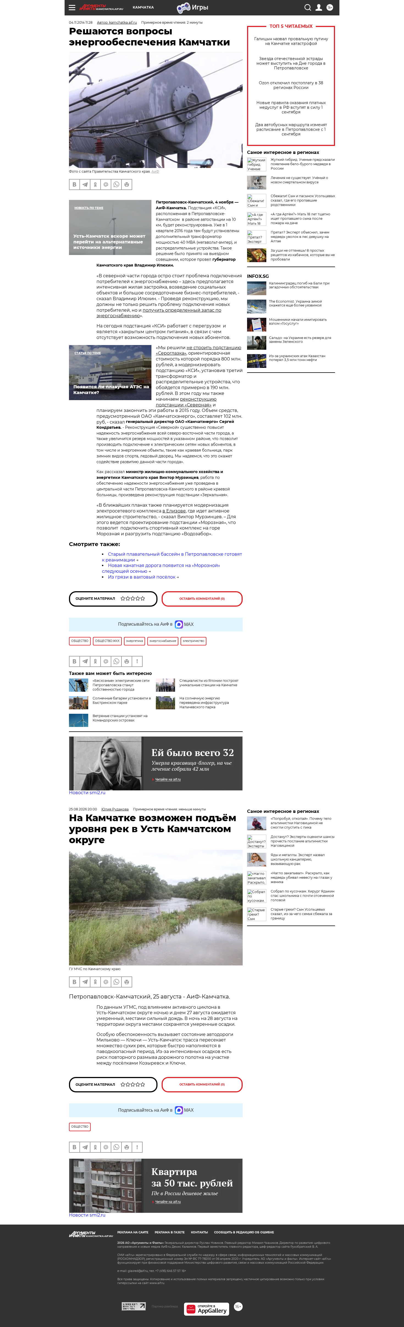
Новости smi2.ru (87, 792)
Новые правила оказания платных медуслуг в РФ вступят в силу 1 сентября (291, 108)
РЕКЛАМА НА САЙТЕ (132, 1232)
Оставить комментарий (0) (202, 599)
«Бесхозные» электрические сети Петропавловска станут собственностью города (121, 685)
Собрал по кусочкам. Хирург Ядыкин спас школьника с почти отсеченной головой (302, 895)
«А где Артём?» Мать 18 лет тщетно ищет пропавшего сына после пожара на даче (300, 218)
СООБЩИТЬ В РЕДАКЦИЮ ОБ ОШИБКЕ (244, 1232)
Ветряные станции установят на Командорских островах (120, 718)
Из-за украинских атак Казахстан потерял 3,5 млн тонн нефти (297, 358)
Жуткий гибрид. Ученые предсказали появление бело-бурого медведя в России (303, 164)
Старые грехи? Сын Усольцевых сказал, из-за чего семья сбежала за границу (301, 913)
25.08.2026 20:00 (83, 809)
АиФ (155, 171)
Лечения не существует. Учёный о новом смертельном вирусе (299, 180)
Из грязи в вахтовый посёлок (141, 577)
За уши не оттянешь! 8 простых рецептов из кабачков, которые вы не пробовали (303, 254)
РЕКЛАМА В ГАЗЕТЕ (170, 1232)
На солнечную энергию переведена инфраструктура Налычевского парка (204, 702)
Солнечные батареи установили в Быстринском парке (122, 700)
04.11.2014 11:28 (81, 22)
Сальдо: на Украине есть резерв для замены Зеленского (300, 340)
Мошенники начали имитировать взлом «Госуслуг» (298, 321)
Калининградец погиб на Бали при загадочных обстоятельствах (299, 285)
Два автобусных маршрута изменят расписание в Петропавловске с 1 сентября (291, 130)
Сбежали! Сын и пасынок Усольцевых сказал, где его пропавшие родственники (303, 200)
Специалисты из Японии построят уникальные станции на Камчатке (209, 683)
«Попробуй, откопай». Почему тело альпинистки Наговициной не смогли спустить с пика (301, 822)
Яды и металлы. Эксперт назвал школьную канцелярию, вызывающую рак (298, 859)
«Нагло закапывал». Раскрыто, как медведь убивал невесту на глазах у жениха (301, 877)
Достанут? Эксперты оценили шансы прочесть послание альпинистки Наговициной (302, 841)
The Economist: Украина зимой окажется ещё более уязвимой (295, 303)
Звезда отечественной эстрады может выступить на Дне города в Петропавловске (291, 63)
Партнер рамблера (165, 1306)
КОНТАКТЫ (199, 1232)
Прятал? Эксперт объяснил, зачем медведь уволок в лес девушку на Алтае (300, 236)
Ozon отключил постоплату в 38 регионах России (291, 85)
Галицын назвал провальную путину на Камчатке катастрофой (291, 41)
